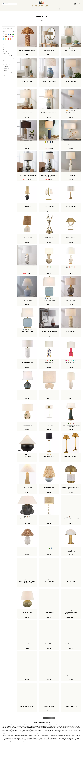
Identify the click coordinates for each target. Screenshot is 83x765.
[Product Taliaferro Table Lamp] (49, 193)
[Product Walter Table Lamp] (71, 286)
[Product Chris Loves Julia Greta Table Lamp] (27, 36)
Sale (80, 8)
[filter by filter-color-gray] (3, 36)
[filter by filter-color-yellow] (6, 39)
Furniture (62, 8)
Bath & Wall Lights (17, 8)
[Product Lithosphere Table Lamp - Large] (49, 318)
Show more (11, 55)
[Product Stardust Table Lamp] (49, 724)
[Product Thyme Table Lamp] (71, 318)
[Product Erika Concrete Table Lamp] (49, 36)
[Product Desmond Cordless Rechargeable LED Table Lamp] (71, 411)
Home (3, 12)
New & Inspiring (74, 8)
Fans (32, 8)
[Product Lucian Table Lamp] (27, 193)
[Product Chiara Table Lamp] (49, 536)
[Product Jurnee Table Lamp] (27, 224)
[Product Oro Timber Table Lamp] (27, 630)
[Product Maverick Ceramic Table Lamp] (27, 724)
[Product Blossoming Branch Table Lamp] (71, 130)
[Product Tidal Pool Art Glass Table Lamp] (49, 68)
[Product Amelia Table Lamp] (49, 349)
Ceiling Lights (26, 8)
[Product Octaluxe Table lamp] (27, 255)
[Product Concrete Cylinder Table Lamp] (27, 130)
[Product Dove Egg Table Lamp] (71, 68)
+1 (75, 360)
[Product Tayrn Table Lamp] (49, 411)
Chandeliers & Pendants (7, 8)
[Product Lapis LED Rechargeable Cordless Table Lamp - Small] (71, 536)
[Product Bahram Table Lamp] (49, 505)
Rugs (67, 8)
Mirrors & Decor (55, 8)
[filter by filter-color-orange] (11, 39)
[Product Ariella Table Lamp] (27, 411)
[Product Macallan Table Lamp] (71, 380)
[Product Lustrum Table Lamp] (71, 599)
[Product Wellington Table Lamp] (27, 349)
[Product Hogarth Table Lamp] (49, 568)
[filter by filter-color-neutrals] (6, 34)
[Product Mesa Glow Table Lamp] (49, 630)
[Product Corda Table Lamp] (27, 661)
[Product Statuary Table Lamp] (27, 68)
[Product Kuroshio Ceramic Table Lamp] (27, 505)
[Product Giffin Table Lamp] (27, 443)
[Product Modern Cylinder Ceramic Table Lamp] (49, 130)
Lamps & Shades (46, 8)
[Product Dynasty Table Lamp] (71, 224)
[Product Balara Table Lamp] (27, 536)
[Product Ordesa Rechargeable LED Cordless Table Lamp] (27, 693)
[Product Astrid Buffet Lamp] (71, 99)
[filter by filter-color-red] (8, 39)
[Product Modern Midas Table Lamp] (71, 630)
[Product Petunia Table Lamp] (49, 474)
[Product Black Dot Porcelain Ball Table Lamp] (27, 161)
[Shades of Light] (41, 3)
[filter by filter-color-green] (13, 34)
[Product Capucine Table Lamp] (71, 193)
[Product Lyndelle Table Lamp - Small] (71, 693)
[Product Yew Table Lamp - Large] (27, 318)
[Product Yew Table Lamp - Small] (49, 286)
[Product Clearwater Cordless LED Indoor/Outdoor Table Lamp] (71, 661)
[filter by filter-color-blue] (8, 34)
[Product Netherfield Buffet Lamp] (49, 443)
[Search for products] (3, 3)
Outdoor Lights (38, 8)
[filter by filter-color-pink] (11, 36)
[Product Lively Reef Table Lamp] (49, 661)
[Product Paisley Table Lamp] (27, 286)
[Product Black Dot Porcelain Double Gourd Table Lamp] (49, 161)
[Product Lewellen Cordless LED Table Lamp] (49, 693)
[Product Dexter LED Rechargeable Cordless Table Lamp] (71, 474)
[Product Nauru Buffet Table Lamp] (71, 724)
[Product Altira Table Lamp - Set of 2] (71, 443)
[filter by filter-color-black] (11, 34)
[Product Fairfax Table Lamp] (27, 99)
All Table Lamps (19, 12)
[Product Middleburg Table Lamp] (71, 255)
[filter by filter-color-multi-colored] (13, 36)
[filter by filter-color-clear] (8, 36)
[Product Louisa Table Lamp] (71, 349)
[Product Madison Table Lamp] (49, 255)
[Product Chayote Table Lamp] (27, 599)
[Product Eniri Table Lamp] (71, 568)
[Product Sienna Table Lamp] (27, 474)
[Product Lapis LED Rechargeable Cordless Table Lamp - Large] (27, 568)
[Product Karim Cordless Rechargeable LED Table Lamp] (71, 505)
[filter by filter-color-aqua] (3, 39)
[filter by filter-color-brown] (6, 36)
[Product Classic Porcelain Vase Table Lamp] (49, 99)
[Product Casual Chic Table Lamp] (71, 36)
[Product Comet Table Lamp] (49, 224)
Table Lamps (14, 12)
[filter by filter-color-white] (3, 34)
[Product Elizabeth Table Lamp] (49, 599)
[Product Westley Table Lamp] (27, 380)
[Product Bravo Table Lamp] (71, 161)
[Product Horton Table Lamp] (49, 380)
